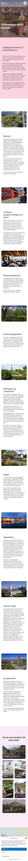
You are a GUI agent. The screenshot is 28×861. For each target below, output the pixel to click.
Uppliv (2, 21)
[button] (26, 838)
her (18, 292)
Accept (3, 849)
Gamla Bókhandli (19, 477)
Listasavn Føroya (7, 413)
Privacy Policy (16, 859)
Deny (3, 852)
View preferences (5, 856)
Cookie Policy (10, 859)
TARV (12, 546)
